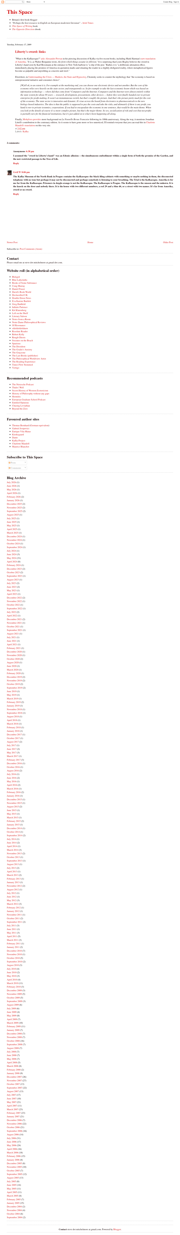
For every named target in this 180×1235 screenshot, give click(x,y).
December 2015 (14, 799)
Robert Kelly (18, 334)
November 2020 (14, 655)
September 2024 (14, 547)
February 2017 (14, 759)
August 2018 (13, 716)
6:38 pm (30, 151)
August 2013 (13, 864)
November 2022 (14, 601)
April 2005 (12, 1192)
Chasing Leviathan (21, 405)
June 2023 (11, 586)
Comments (15, 467)
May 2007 (11, 1102)
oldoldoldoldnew (20, 328)
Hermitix (16, 396)
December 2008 (14, 1033)
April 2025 (12, 529)
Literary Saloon (19, 316)
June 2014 (11, 842)
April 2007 (12, 1105)
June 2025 (11, 521)
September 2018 (14, 712)
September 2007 (14, 1087)
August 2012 (13, 889)
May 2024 (11, 557)
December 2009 (14, 990)
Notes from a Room (21, 319)
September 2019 (14, 687)
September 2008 (14, 1044)
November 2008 (14, 1037)
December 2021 (14, 619)
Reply (16, 163)
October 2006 (13, 1127)
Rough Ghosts (18, 337)
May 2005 (11, 1188)
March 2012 (12, 903)
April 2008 (12, 1062)
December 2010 (14, 950)
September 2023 (14, 575)
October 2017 (13, 738)
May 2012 (11, 900)
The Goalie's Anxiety (22, 349)
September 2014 (14, 835)
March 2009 (12, 1022)
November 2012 (14, 885)
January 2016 (13, 795)
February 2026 (14, 496)
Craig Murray (18, 285)
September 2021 (14, 630)
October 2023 (13, 572)
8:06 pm (26, 172)
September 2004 (14, 1217)
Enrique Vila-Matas (21, 431)
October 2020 (13, 658)
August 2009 (13, 1004)
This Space (20, 12)
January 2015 (13, 824)
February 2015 (14, 820)
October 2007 (13, 1084)
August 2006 (13, 1134)
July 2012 (11, 893)
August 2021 (13, 633)
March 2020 (12, 669)
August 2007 (13, 1091)
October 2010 (13, 957)
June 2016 (11, 777)
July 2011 (11, 925)
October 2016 (13, 767)
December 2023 (14, 568)
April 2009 (12, 1019)
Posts (13, 462)
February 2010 (14, 986)
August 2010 (13, 965)
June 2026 (11, 485)
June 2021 (11, 640)
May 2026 (11, 489)
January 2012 (13, 911)
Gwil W (17, 172)
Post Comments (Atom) (31, 248)
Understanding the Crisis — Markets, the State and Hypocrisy (57, 76)
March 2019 (12, 698)
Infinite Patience (20, 307)
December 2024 (14, 536)
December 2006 (14, 1120)
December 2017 (14, 734)
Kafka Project (18, 440)
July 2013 (11, 867)
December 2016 (14, 763)
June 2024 (11, 554)
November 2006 (14, 1123)
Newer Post (12, 242)
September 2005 (14, 1174)
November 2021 (14, 622)
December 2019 (14, 676)
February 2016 (14, 792)
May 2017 (11, 752)
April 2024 (12, 561)
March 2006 (12, 1152)
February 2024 (14, 565)
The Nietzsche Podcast (23, 384)
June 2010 (11, 972)
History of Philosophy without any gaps (30, 393)
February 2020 (14, 673)
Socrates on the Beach (22, 340)
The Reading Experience (23, 361)
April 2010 (12, 979)
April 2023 (12, 593)
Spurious (16, 343)
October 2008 (13, 1040)
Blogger (117, 1229)
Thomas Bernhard (20, 425)
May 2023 (11, 590)
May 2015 (11, 813)
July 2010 (11, 968)
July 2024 (11, 550)
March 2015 (12, 817)
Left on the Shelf (20, 313)
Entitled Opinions (20, 402)
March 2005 (12, 1195)
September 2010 (14, 961)
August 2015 (13, 806)
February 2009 (14, 1026)
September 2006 (14, 1130)
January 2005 (13, 1202)
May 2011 (11, 932)
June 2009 (11, 1011)
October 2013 (13, 857)
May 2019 (11, 694)
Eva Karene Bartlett (21, 301)
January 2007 (13, 1116)
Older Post (168, 242)
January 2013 (13, 882)
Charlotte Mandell (20, 443)
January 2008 (13, 1073)
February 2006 (14, 1156)
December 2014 (14, 828)
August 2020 (13, 662)
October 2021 (13, 626)
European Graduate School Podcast (28, 399)
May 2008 (11, 1058)
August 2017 (13, 741)
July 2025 (11, 518)
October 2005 (13, 1170)
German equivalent (39, 425)
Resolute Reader (20, 331)
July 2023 (11, 583)
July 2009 (11, 1008)
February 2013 (14, 878)
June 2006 (11, 1141)
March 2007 (12, 1109)
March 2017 (12, 756)
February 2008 (14, 1069)
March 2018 (12, 723)
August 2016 (13, 770)
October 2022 (13, 604)
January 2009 (13, 1030)
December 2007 (14, 1076)
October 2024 (13, 543)
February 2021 (14, 648)
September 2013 (14, 860)
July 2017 (11, 745)
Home (90, 242)
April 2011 (12, 936)
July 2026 (11, 482)
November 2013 (14, 853)
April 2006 (12, 1148)
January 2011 (13, 947)
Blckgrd (16, 276)
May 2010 (11, 975)
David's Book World (21, 291)
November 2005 (14, 1166)
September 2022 (14, 608)
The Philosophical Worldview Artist (29, 358)
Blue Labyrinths (19, 279)
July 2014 (11, 839)
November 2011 (14, 914)
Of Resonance (18, 325)
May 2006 (11, 1145)
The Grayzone (18, 352)
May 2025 (11, 525)
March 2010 (12, 983)
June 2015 (11, 810)
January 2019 (13, 705)
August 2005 (13, 1177)
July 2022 (11, 611)
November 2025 (14, 507)
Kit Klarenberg (19, 310)
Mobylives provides (32, 119)
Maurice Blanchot (20, 446)
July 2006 (11, 1138)
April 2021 (12, 644)
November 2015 (14, 802)
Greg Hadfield (19, 304)
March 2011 (12, 939)
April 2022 (12, 615)
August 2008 (13, 1048)
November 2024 (14, 539)
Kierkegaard (18, 434)
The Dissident (18, 346)
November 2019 (14, 680)
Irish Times (88, 22)
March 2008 (12, 1065)
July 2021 (11, 637)
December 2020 (14, 651)
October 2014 (13, 831)
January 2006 (13, 1159)
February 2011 (14, 943)
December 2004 (14, 1206)
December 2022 (14, 597)
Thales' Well (18, 387)
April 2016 (12, 784)
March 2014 (12, 849)
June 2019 (11, 691)
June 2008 (11, 1055)
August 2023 (13, 579)
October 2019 (13, 684)
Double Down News (21, 297)
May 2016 (11, 781)
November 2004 (14, 1210)
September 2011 (14, 921)
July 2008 (11, 1051)
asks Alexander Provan (51, 58)
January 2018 (13, 730)
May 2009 (11, 1015)
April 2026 (12, 493)
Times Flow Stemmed (22, 364)
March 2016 (12, 788)
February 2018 (14, 727)
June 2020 (11, 665)
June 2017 (11, 748)
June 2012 (11, 896)
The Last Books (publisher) (25, 355)
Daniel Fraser (18, 288)
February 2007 (14, 1112)
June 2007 (11, 1098)
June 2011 (11, 929)
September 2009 (14, 1001)
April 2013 (12, 871)
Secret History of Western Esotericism (30, 390)
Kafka (25, 131)
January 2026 (13, 500)
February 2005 (14, 1199)
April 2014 (12, 846)
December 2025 (14, 503)
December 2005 (14, 1163)
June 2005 (11, 1184)
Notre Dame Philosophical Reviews (29, 322)
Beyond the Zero (20, 408)
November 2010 (14, 954)
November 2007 (14, 1080)
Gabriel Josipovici (20, 428)
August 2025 (13, 514)
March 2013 (12, 874)
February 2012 (14, 907)
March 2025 (12, 532)
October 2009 (13, 997)
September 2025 (14, 511)
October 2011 (13, 918)
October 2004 (13, 1213)
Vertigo (15, 367)
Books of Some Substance (24, 282)
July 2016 (11, 774)
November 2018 (14, 709)
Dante (15, 437)
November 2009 (14, 993)
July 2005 (11, 1181)
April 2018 (12, 720)
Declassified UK (20, 294)
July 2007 (11, 1094)
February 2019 (14, 702)
